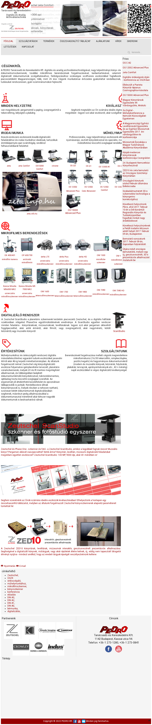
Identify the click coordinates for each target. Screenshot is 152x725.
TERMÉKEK (48, 41)
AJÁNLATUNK (103, 41)
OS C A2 (127, 63)
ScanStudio (119, 331)
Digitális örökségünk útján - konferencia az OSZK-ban (136, 78)
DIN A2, (11, 600)
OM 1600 (45, 291)
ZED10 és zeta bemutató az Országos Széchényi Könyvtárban (135, 173)
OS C (120, 166)
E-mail (22, 566)
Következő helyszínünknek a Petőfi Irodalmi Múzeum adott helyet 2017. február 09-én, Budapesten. (136, 229)
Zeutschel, (13, 575)
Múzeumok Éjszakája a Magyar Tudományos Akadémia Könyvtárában (135, 145)
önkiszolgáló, (14, 581)
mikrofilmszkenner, (17, 586)
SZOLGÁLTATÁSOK (28, 41)
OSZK (10, 578)
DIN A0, (11, 606)
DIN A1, (11, 603)
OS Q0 (73, 165)
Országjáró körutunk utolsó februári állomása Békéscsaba (135, 183)
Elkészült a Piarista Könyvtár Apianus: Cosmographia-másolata (135, 88)
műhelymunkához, (17, 583)
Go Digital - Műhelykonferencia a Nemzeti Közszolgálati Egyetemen (134, 114)
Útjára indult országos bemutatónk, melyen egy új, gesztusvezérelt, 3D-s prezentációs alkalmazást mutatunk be (136, 255)
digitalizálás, (14, 611)
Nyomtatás (9, 566)
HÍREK (118, 41)
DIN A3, (11, 597)
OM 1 (118, 256)
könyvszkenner (15, 589)
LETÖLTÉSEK (10, 46)
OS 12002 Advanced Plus (136, 67)
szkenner (118, 264)
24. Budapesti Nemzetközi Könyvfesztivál (136, 164)
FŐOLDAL (8, 41)
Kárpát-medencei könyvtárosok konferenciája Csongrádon (136, 155)
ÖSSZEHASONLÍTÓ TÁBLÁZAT (75, 41)
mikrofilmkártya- (118, 260)
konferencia (13, 592)
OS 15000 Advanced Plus (136, 95)
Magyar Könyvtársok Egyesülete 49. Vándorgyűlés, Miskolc (134, 103)
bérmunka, (12, 608)
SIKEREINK (132, 41)
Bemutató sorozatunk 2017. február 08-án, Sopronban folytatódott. (134, 241)
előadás (11, 594)
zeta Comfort (129, 72)
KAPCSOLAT (28, 46)
